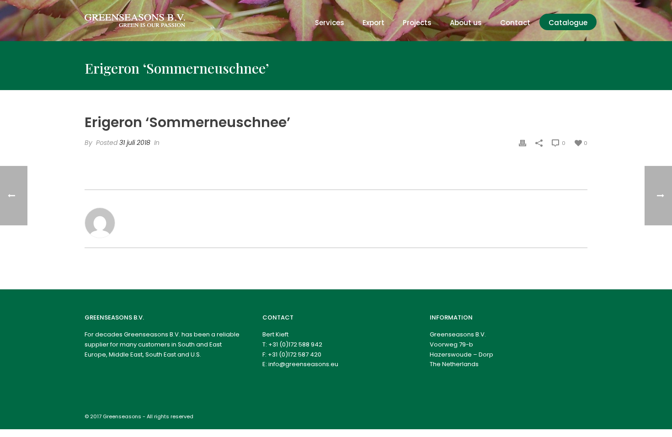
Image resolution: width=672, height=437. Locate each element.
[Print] (522, 143)
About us (466, 22)
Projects (417, 22)
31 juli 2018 (134, 142)
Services (329, 22)
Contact (515, 22)
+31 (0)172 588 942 (295, 344)
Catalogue (568, 22)
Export (373, 22)
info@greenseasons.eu (303, 364)
